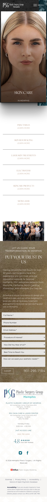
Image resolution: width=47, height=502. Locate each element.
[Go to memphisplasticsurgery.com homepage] (13, 5)
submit (7, 371)
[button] (35, 5)
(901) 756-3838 (23, 419)
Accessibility (34, 480)
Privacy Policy (20, 480)
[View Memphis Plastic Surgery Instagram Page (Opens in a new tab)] (20, 454)
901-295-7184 (34, 371)
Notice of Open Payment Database (23, 482)
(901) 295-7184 (23, 408)
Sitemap (8, 480)
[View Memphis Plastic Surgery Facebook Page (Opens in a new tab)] (27, 454)
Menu (41, 5)
